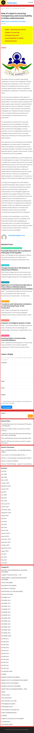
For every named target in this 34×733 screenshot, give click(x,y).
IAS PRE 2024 (5, 668)
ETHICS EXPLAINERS (7, 582)
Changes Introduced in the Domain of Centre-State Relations (15, 269)
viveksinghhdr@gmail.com (16, 235)
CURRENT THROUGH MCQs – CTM (11, 575)
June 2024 (4, 521)
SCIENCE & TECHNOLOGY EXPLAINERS (12, 718)
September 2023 (6, 548)
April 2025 (4, 501)
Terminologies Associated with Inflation (20, 458)
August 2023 (5, 551)
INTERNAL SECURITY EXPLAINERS (11, 686)
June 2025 (4, 495)
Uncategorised (5, 721)
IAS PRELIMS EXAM (6, 671)
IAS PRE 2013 (5, 639)
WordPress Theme (18, 729)
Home (2, 8)
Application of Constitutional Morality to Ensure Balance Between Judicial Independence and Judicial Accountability (17, 287)
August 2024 (5, 515)
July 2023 (3, 554)
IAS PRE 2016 (5, 647)
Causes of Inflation (12, 461)
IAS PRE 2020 (5, 659)
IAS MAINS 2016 (6, 606)
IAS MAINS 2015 (6, 603)
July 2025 (3, 492)
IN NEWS (3, 674)
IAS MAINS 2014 (6, 600)
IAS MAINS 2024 (5, 265)
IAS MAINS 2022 (6, 624)
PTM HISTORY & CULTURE (9, 701)
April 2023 (4, 563)
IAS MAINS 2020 (6, 618)
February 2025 (5, 504)
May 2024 (4, 524)
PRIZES (3, 692)
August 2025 (5, 489)
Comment (4, 362)
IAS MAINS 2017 (6, 609)
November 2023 (6, 542)
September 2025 (6, 486)
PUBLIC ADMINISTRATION (8, 713)
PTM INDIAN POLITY (7, 707)
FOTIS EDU (12, 3)
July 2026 (3, 471)
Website (3, 394)
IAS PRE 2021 (5, 662)
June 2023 (4, 557)
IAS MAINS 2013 (6, 597)
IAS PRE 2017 (5, 650)
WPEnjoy (27, 729)
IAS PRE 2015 (5, 645)
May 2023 (4, 560)
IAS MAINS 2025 (5, 282)
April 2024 (4, 527)
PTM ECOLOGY (5, 695)
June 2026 (4, 474)
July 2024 (3, 518)
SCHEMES (4, 715)
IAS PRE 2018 (5, 653)
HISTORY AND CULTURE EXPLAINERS (12, 591)
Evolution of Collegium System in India (16, 323)
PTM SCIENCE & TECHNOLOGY (10, 710)
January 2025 (5, 507)
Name (3, 381)
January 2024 (5, 536)
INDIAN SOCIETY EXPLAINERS (9, 683)
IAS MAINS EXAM (6, 636)
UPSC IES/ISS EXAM (6, 724)
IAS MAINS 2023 (6, 627)
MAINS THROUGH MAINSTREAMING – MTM (14, 689)
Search (3, 413)
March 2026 (4, 480)
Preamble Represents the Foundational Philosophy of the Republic (16, 252)
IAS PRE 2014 (5, 642)
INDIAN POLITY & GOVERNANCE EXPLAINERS (15, 8)
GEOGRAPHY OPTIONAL (8, 588)
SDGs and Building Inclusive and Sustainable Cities (16, 438)
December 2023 (6, 539)
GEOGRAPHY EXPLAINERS (8, 585)
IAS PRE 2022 (5, 665)
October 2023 (5, 545)
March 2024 (4, 530)
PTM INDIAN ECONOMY (8, 704)
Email (3, 388)
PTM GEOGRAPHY (6, 698)
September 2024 (6, 512)
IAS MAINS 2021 (6, 621)
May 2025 (4, 498)
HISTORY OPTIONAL (7, 594)
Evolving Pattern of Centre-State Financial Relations (13, 339)
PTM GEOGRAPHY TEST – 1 (19, 455)
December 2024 (6, 509)
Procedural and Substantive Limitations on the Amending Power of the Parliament (16, 306)
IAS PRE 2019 (5, 656)
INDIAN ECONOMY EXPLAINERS (10, 677)
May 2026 (4, 477)
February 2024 (5, 533)
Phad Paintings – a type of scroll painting (19, 464)
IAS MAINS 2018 (6, 612)
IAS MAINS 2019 (6, 615)
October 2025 (5, 483)
